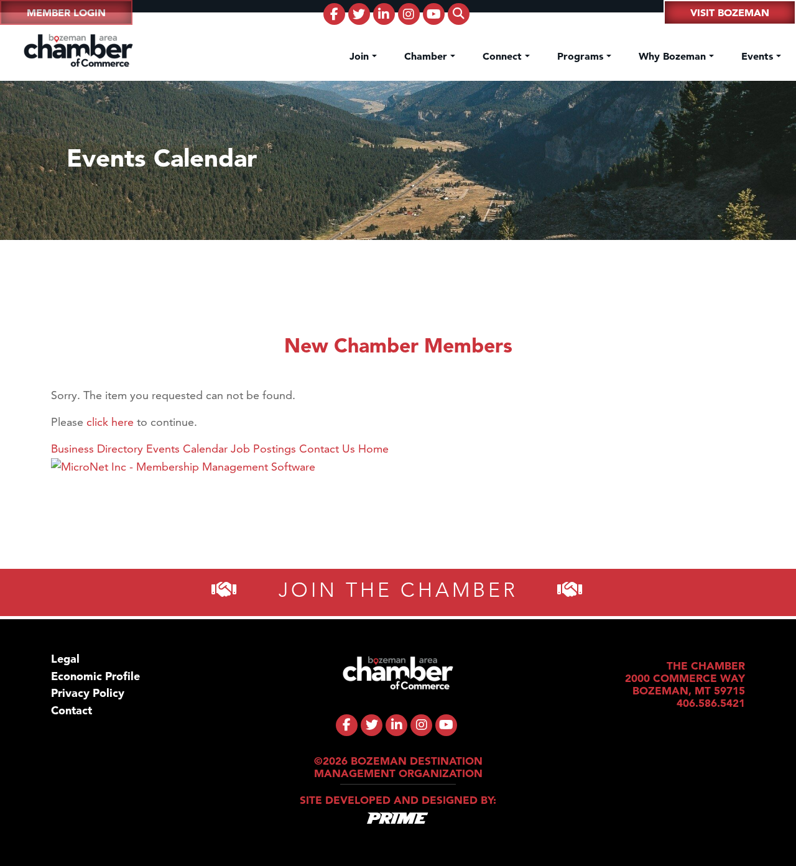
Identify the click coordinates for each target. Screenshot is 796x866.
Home (373, 448)
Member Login (66, 12)
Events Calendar (187, 448)
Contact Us (327, 448)
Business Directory (97, 448)
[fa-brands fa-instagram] (409, 14)
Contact (71, 710)
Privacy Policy (87, 693)
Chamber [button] (427, 56)
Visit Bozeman (729, 12)
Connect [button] (504, 56)
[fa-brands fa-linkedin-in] (384, 14)
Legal (65, 659)
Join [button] (360, 56)
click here (110, 422)
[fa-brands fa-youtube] (434, 14)
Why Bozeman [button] (674, 56)
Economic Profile (95, 676)
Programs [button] (581, 56)
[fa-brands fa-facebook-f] (334, 14)
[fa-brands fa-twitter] (359, 14)
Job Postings (263, 448)
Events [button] (758, 56)
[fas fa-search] (459, 14)
